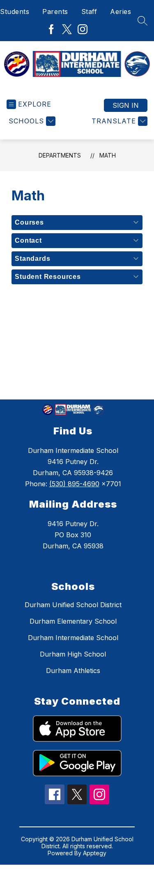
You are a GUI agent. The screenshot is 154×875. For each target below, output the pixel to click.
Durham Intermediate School (73, 638)
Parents (55, 11)
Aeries (120, 11)
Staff (89, 11)
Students (14, 11)
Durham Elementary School (73, 621)
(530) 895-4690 (74, 484)
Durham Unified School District (73, 605)
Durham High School (73, 654)
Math (107, 155)
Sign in (126, 105)
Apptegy (94, 852)
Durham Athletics (73, 670)
